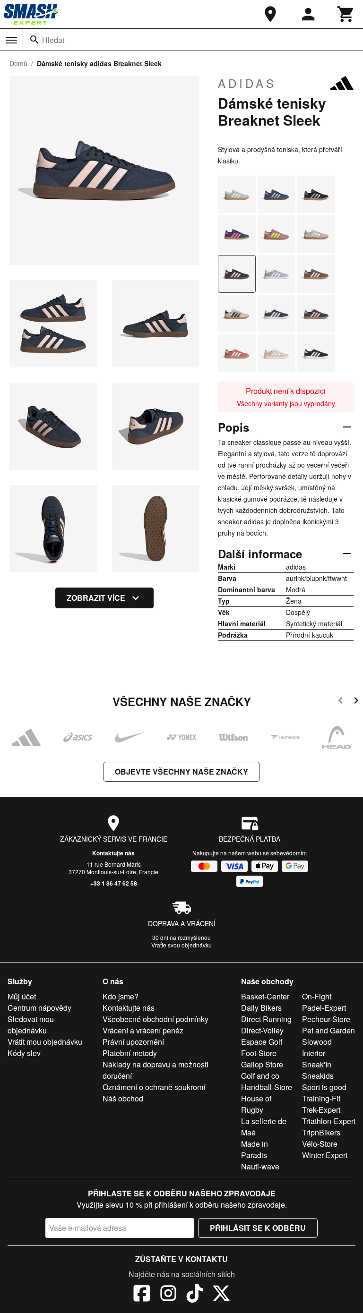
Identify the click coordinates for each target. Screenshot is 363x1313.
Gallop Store (262, 1064)
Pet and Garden (328, 1030)
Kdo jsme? (120, 996)
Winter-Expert (324, 1155)
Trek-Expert (321, 1109)
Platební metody (130, 1053)
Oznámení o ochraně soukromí (154, 1087)
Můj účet (22, 996)
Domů (18, 63)
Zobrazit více (96, 597)
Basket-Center (265, 996)
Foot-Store (259, 1053)
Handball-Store (266, 1087)
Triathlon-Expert (328, 1121)
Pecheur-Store (326, 1019)
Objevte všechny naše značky (181, 771)
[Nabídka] (11, 40)
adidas (247, 83)
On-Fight (316, 996)
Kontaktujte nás (113, 853)
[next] (356, 702)
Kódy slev (24, 1053)
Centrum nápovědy (39, 1007)
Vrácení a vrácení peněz (143, 1030)
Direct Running (266, 1019)
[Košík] (346, 14)
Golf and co (260, 1075)
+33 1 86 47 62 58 (113, 883)
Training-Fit (321, 1098)
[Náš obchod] (270, 14)
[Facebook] (141, 1294)
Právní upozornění (133, 1041)
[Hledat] (34, 40)
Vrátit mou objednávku (45, 1041)
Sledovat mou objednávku (31, 1025)
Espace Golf (261, 1041)
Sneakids (318, 1075)
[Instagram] (168, 1294)
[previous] (340, 702)
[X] (221, 1294)
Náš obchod (123, 1098)
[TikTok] (194, 1294)
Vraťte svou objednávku (181, 945)
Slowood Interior (317, 1047)
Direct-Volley (262, 1030)
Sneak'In (316, 1064)
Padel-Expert (324, 1007)
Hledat (53, 39)
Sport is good (324, 1087)
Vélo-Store (319, 1143)
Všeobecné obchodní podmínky (155, 1019)
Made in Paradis (254, 1149)
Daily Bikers (261, 1007)
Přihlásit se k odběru (258, 1227)
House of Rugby (256, 1104)
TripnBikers (321, 1132)
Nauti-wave (260, 1166)
